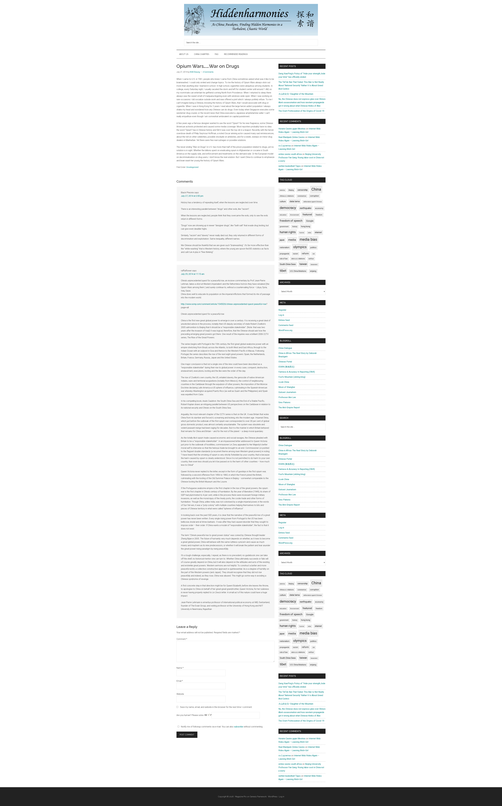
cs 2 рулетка (284, 145)
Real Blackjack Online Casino (291, 137)
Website (180, 694)
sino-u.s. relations (298, 259)
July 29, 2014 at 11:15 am (192, 274)
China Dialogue (285, 348)
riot (314, 254)
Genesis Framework (258, 797)
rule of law (284, 259)
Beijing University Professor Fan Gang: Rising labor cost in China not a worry (301, 157)
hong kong (305, 226)
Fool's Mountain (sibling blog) (291, 377)
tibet (283, 271)
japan (282, 240)
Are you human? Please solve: (190, 715)
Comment (181, 639)
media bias (308, 239)
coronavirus (302, 196)
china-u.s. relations (287, 196)
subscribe (238, 726)
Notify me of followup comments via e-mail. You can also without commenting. (221, 726)
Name (180, 668)
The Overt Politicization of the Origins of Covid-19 (301, 111)
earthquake (305, 208)
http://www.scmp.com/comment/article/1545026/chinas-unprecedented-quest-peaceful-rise (223, 304)
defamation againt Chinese (312, 202)
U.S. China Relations (298, 271)
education (283, 215)
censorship (303, 190)
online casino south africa (290, 154)
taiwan (303, 264)
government (284, 226)
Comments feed (285, 325)
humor (302, 232)
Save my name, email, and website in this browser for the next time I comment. (216, 707)
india (309, 232)
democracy (288, 208)
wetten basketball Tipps (289, 166)
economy (319, 208)
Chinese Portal (285, 361)
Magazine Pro (241, 797)
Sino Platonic (284, 402)
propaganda (284, 254)
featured (307, 214)
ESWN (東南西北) (286, 367)
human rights (288, 232)
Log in (281, 315)
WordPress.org (285, 330)
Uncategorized (192, 167)
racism (295, 254)
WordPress (272, 797)
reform (305, 253)
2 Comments (208, 72)
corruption (314, 196)
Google (309, 221)
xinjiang (313, 271)
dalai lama (295, 201)
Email (179, 681)
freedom (319, 215)
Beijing (291, 190)
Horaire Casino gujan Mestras (291, 128)
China (316, 189)
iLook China (283, 382)
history (294, 226)
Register (282, 310)
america (282, 190)
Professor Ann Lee (287, 397)
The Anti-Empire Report (289, 407)
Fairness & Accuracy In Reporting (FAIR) (296, 372)
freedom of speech (291, 220)
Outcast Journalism (287, 392)
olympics (300, 247)
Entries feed (284, 320)
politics (313, 247)
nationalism (284, 247)
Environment (294, 215)
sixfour (311, 259)
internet (318, 232)
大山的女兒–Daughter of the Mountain (295, 94)
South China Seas (288, 264)
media (292, 239)
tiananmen (314, 264)
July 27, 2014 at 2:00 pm (192, 196)
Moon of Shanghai (286, 387)
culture (283, 201)
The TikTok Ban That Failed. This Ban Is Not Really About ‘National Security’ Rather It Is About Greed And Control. (301, 85)
